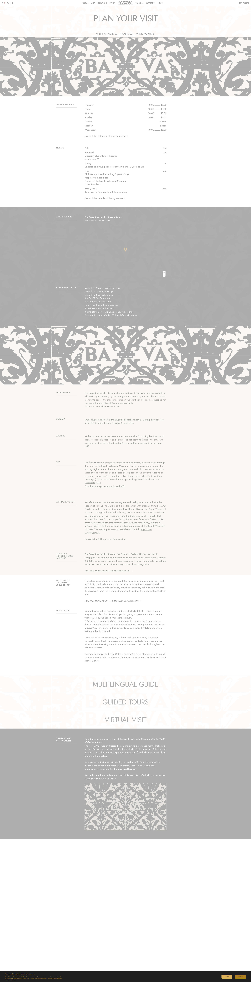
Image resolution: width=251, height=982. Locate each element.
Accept (226, 977)
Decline (240, 977)
